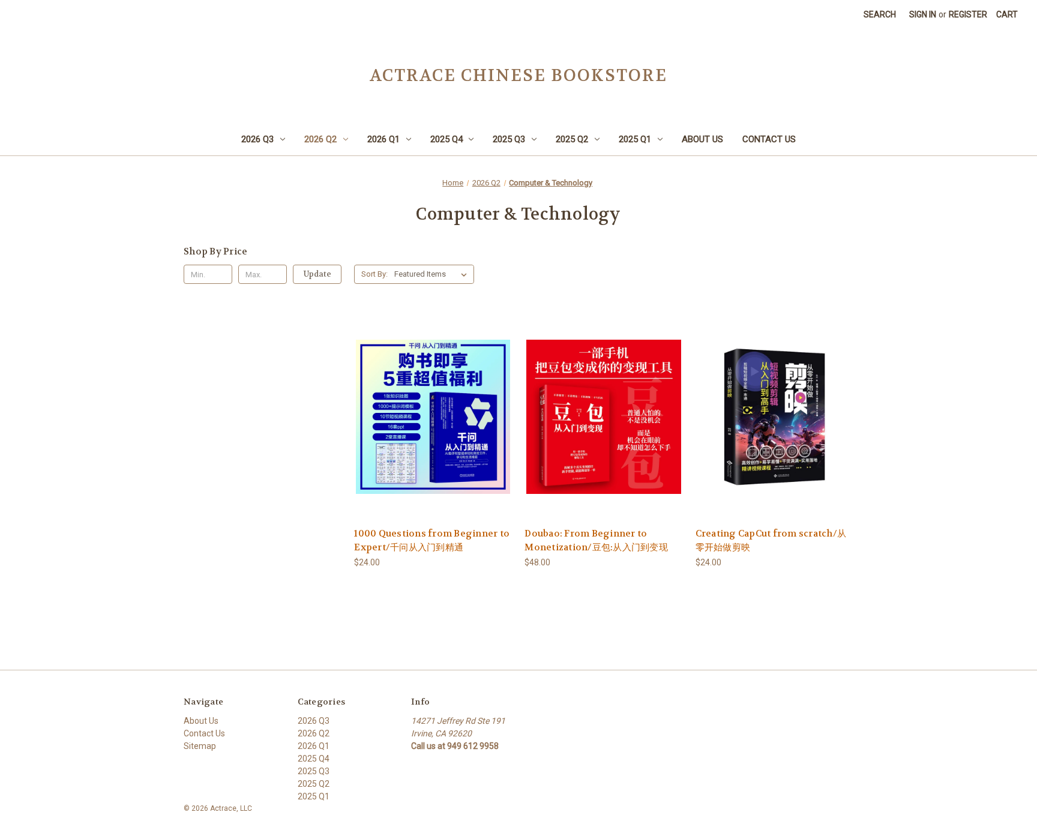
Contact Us (769, 139)
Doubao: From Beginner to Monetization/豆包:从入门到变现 (596, 540)
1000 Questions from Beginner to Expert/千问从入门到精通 (431, 540)
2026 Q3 (257, 139)
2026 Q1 (383, 139)
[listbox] (432, 274)
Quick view (433, 406)
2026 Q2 (320, 139)
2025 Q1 (635, 139)
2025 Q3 (509, 139)
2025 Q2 (572, 139)
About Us (702, 139)
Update (317, 274)
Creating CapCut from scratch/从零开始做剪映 (771, 540)
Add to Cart (433, 427)
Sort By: (374, 273)
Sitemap (200, 746)
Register (968, 14)
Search (880, 14)
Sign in (922, 14)
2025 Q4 (446, 139)
